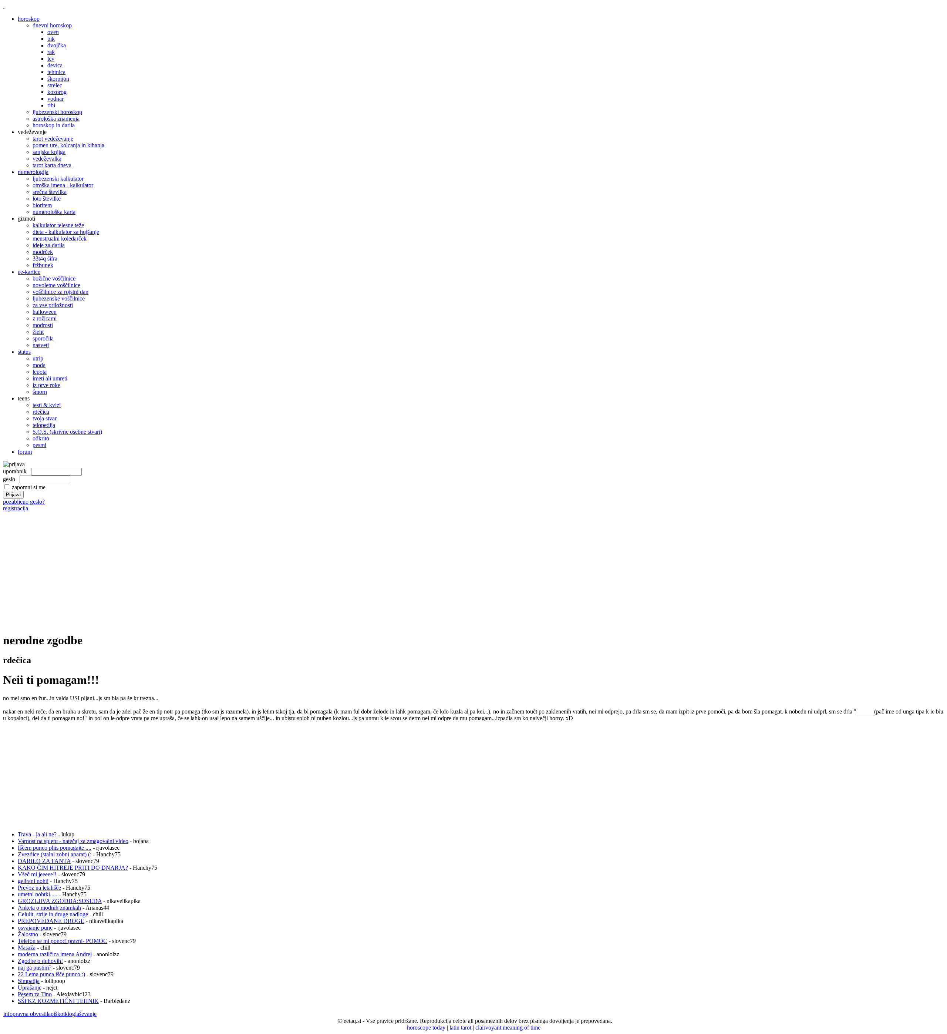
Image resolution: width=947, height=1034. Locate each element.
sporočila (43, 338)
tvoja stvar (45, 418)
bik (51, 39)
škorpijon (58, 78)
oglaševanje (83, 1014)
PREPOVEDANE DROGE (51, 921)
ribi (51, 105)
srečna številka (50, 192)
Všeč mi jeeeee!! (37, 874)
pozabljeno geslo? (24, 501)
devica (55, 65)
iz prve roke (46, 385)
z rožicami (45, 318)
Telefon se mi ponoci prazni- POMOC (62, 941)
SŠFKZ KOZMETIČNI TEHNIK (58, 1001)
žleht (38, 332)
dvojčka (56, 45)
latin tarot (460, 1027)
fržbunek (43, 265)
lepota (40, 372)
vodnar (55, 98)
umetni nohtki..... (37, 894)
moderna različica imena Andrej (55, 954)
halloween (45, 312)
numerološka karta (54, 212)
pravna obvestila (32, 1014)
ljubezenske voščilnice (59, 298)
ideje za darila (49, 245)
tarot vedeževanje (53, 138)
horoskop (29, 19)
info (8, 1014)
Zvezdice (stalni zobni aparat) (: (54, 854)
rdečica (41, 412)
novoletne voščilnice (56, 285)
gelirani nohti (33, 881)
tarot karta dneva (52, 165)
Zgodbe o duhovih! (40, 961)
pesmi (39, 445)
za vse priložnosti (53, 305)
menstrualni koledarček (60, 238)
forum (25, 452)
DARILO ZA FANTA (44, 861)
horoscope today (426, 1027)
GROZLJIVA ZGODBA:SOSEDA (60, 901)
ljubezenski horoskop (57, 112)
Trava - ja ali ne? (37, 834)
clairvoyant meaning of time (507, 1027)
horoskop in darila (54, 125)
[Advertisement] (473, 563)
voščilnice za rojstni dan (60, 292)
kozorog (57, 92)
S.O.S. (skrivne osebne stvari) (67, 432)
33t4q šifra (45, 258)
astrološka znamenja (56, 118)
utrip (38, 358)
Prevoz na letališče (39, 887)
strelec (54, 85)
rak (51, 52)
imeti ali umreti (50, 378)
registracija (15, 508)
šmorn (40, 392)
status (24, 352)
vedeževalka (47, 158)
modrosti (43, 325)
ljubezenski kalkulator (58, 178)
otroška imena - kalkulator (63, 185)
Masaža (27, 947)
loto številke (47, 198)
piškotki (60, 1014)
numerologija (33, 172)
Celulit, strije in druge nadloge (53, 914)
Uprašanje (29, 987)
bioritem (42, 205)
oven (53, 32)
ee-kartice (29, 272)
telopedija (44, 425)
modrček (43, 252)
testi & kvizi (47, 405)
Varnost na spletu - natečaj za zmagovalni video (73, 841)
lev (50, 59)
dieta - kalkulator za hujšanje (66, 232)
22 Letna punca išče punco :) (51, 974)
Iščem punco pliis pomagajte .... (54, 848)
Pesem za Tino (35, 994)
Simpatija (29, 981)
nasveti (41, 345)
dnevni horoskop (52, 25)
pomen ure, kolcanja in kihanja (68, 145)
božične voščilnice (54, 278)
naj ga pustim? (34, 967)
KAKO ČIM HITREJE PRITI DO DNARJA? (73, 868)
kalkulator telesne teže (58, 225)
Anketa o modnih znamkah (49, 907)
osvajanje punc (35, 927)
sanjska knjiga (49, 152)
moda (39, 365)
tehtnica (56, 72)
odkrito (41, 438)
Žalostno (28, 934)
